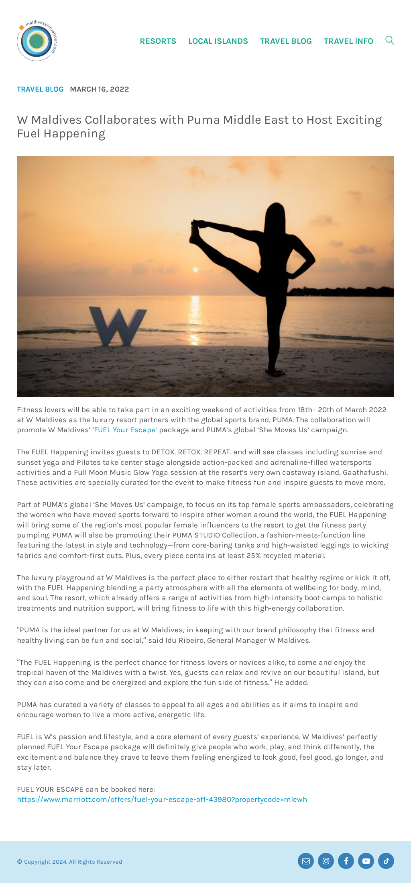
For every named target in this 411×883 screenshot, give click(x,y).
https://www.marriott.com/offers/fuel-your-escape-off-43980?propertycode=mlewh (162, 799)
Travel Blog (40, 89)
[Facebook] (346, 861)
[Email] (306, 861)
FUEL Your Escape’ (125, 429)
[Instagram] (326, 861)
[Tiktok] (386, 861)
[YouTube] (366, 861)
